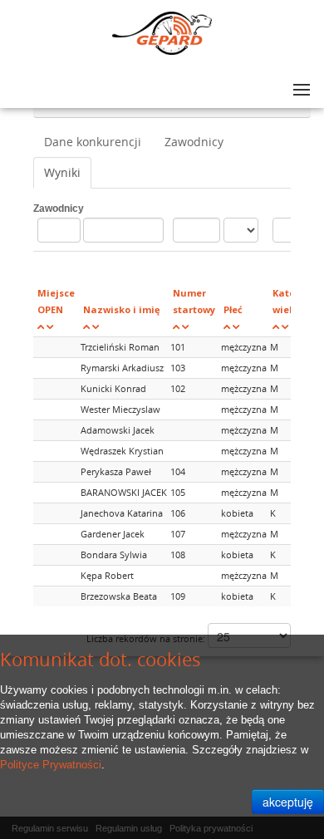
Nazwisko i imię (121, 309)
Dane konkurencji (92, 142)
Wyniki (62, 172)
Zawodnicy (193, 142)
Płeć (233, 309)
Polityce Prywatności (50, 764)
